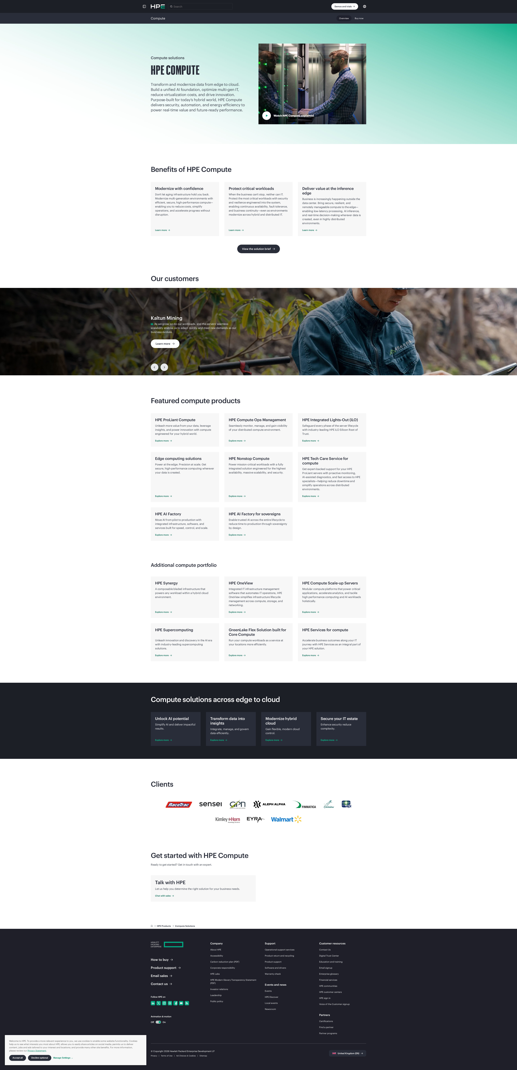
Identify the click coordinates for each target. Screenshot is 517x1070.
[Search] (171, 6)
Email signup (325, 967)
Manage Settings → (63, 1058)
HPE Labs (215, 974)
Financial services (328, 980)
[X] (158, 1003)
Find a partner (326, 1027)
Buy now (359, 18)
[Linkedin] (153, 1003)
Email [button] (159, 976)
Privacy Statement (37, 1050)
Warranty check (273, 974)
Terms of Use (166, 1056)
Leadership (216, 995)
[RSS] (187, 1003)
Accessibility (216, 955)
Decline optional (39, 1058)
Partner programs (328, 1033)
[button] (144, 6)
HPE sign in (325, 998)
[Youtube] (181, 1003)
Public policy (216, 1001)
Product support (273, 961)
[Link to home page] (152, 926)
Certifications (326, 1021)
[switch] (157, 1022)
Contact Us (325, 949)
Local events (271, 1003)
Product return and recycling (279, 955)
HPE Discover (271, 997)
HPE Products (164, 926)
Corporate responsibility (222, 967)
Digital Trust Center (329, 955)
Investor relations (219, 989)
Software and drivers (275, 967)
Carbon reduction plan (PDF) (224, 961)
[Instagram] (164, 1003)
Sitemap (203, 1056)
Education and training (331, 961)
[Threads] (170, 1003)
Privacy (154, 1056)
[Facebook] (175, 1003)
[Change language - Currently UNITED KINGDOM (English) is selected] (364, 6)
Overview (344, 18)
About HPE (215, 949)
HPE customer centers (330, 992)
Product (163, 968)
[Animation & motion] (158, 1022)
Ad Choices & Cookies (186, 1056)
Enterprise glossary (329, 974)
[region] (258, 331)
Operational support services (279, 949)
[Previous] (154, 367)
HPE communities (328, 986)
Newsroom (270, 1009)
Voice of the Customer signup (334, 1004)
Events (268, 991)
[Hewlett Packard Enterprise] (158, 6)
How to (160, 959)
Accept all (18, 1058)
